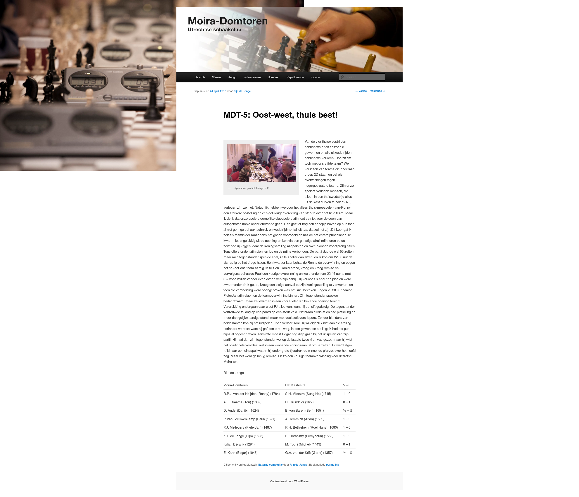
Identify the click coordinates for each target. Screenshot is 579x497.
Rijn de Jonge (242, 91)
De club (200, 77)
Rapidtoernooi (295, 77)
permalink (333, 464)
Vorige (361, 91)
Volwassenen (252, 77)
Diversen (273, 77)
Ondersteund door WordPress (289, 481)
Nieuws (216, 77)
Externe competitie (270, 464)
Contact (316, 77)
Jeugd (232, 77)
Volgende (377, 91)
